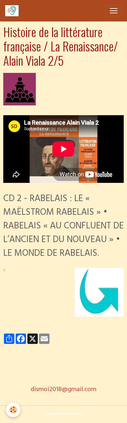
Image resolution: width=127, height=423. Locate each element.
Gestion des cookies (64, 414)
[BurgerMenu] (114, 10)
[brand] (13, 10)
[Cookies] (13, 410)
